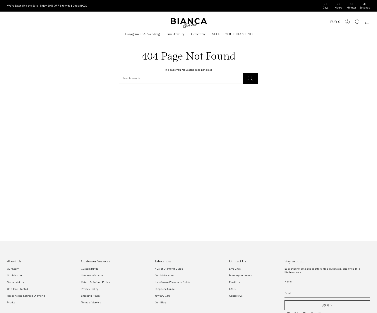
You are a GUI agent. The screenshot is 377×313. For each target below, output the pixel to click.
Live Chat (235, 268)
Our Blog (160, 302)
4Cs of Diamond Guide (169, 268)
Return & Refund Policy (95, 282)
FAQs (232, 289)
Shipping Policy (91, 296)
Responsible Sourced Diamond (26, 296)
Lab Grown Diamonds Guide (172, 282)
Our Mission (14, 275)
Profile (11, 302)
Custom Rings (89, 268)
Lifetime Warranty (92, 275)
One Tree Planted (17, 289)
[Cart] (367, 22)
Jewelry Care (162, 296)
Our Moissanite (164, 275)
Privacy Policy (89, 289)
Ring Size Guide (165, 289)
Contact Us (236, 296)
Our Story (13, 268)
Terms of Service (91, 302)
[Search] (250, 78)
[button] (142, 34)
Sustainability (15, 282)
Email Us (234, 282)
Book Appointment (240, 275)
